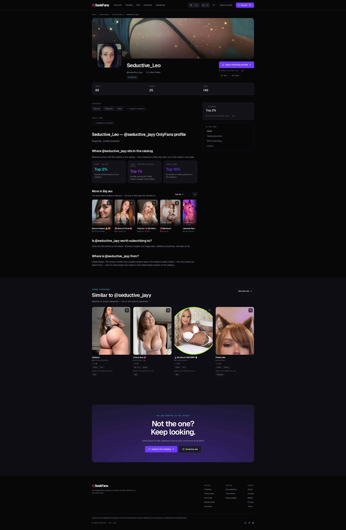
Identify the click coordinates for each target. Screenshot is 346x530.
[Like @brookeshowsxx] (209, 310)
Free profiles (209, 493)
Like (225, 75)
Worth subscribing (214, 141)
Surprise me (191, 449)
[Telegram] (249, 523)
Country (210, 146)
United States (104, 14)
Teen (119, 108)
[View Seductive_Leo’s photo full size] (109, 56)
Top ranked (230, 493)
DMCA (250, 498)
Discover (118, 5)
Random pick (209, 502)
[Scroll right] (194, 194)
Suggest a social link (104, 123)
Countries (148, 5)
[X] (245, 523)
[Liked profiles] (213, 5)
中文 (196, 5)
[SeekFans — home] (100, 5)
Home (94, 14)
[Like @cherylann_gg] (168, 310)
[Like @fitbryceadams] (109, 203)
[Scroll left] (189, 194)
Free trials (208, 498)
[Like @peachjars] (250, 310)
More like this (243, 291)
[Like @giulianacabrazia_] (127, 310)
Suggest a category (137, 108)
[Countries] (253, 523)
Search (246, 5)
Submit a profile (226, 5)
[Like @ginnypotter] (131, 203)
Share (236, 75)
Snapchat (109, 108)
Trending (129, 5)
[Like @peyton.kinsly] (154, 203)
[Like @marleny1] (177, 203)
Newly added (231, 498)
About (209, 131)
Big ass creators (117, 14)
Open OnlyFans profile (236, 64)
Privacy (251, 502)
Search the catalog (161, 449)
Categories (160, 5)
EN (191, 5)
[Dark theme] (203, 5)
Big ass (97, 108)
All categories (231, 489)
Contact (251, 493)
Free (138, 5)
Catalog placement (214, 136)
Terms (250, 506)
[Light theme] (207, 5)
